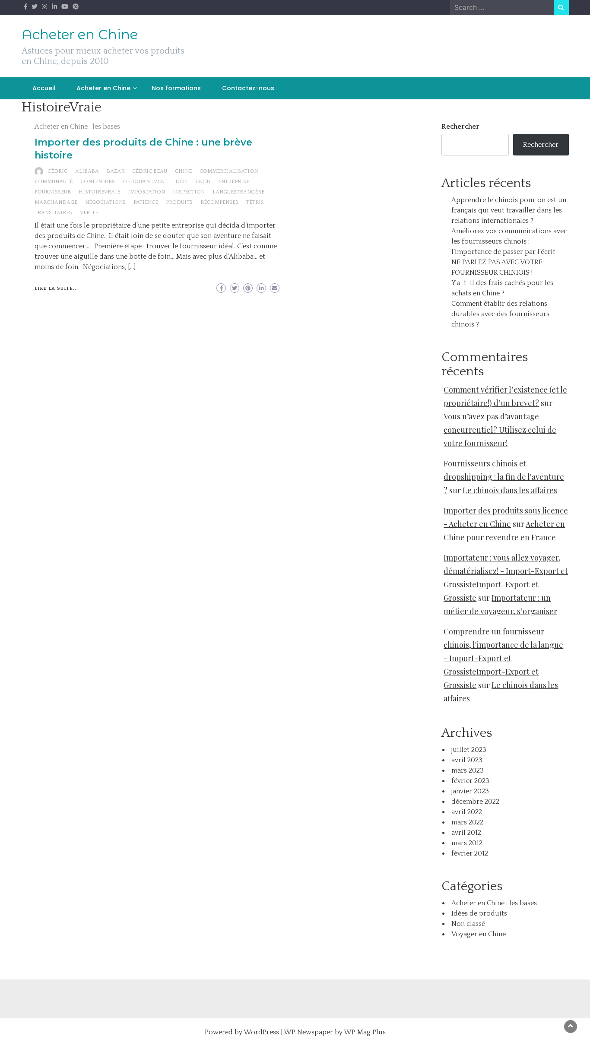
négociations (105, 202)
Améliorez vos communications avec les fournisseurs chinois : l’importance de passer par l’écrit (509, 241)
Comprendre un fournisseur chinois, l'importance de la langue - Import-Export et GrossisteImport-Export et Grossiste (503, 658)
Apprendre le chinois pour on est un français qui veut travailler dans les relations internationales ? (508, 210)
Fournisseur (53, 192)
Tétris (255, 202)
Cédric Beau (149, 171)
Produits (179, 202)
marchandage (56, 202)
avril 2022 (466, 812)
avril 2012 (466, 833)
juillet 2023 (468, 750)
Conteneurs (97, 181)
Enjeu (203, 181)
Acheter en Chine (80, 34)
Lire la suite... (56, 288)
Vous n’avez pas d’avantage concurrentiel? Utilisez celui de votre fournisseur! (500, 429)
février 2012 (469, 853)
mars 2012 (466, 843)
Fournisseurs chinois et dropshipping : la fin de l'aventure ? (504, 476)
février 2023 (470, 781)
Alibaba (87, 171)
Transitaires (53, 213)
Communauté (54, 181)
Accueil (43, 88)
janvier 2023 (470, 791)
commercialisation (229, 171)
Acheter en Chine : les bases (77, 126)
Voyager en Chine (478, 934)
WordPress (261, 1032)
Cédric (57, 171)
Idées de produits (479, 913)
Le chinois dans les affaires (510, 490)
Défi (181, 181)
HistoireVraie (99, 192)
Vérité (89, 213)
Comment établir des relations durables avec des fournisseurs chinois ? (500, 314)
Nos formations (176, 88)
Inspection (189, 192)
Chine (183, 171)
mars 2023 (467, 770)
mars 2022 (467, 822)
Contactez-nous (248, 88)
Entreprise (233, 181)
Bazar (115, 171)
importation (146, 192)
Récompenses (219, 202)
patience (145, 202)
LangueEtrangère (238, 192)
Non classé (468, 924)
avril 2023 (466, 760)
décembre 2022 (475, 801)
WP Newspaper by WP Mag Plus (335, 1032)
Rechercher (460, 126)
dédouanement (145, 181)
